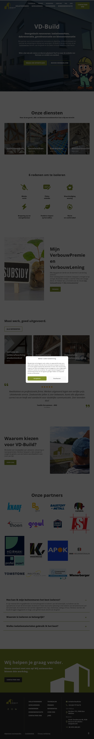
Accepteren (37, 378)
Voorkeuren (57, 378)
